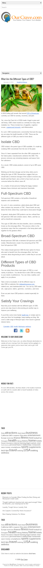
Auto (19, 433)
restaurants (36, 445)
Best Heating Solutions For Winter (14, 514)
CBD (11, 326)
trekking (20, 451)
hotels (39, 441)
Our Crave (24, 559)
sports (25, 446)
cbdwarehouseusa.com (26, 284)
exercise (10, 438)
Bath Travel (23, 565)
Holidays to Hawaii (34, 565)
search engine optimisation (32, 564)
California (4, 435)
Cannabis (6, 326)
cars (10, 435)
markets (33, 443)
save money (5, 447)
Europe (4, 438)
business (32, 432)
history (25, 441)
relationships (27, 445)
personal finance (16, 445)
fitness (25, 437)
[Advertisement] (21, 48)
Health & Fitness (22, 82)
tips (7, 450)
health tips (25, 315)
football (36, 438)
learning (23, 443)
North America (5, 445)
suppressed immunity (13, 127)
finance (17, 438)
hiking (19, 441)
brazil (24, 433)
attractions (11, 432)
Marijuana (21, 326)
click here (32, 553)
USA (27, 450)
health (16, 326)
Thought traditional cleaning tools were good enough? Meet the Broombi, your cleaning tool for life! (22, 503)
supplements (35, 447)
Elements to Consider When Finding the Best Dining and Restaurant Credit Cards (21, 498)
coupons (16, 435)
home (32, 440)
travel (13, 450)
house (3, 443)
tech (3, 450)
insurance (10, 443)
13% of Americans (33, 113)
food (31, 438)
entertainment (34, 435)
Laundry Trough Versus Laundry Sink (15, 507)
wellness (28, 326)
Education (23, 435)
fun (40, 438)
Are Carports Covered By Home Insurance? (17, 511)
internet (16, 443)
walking (34, 450)
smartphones (16, 447)
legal (28, 443)
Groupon (4, 441)
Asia (2, 433)
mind (38, 443)
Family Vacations (14, 565)
